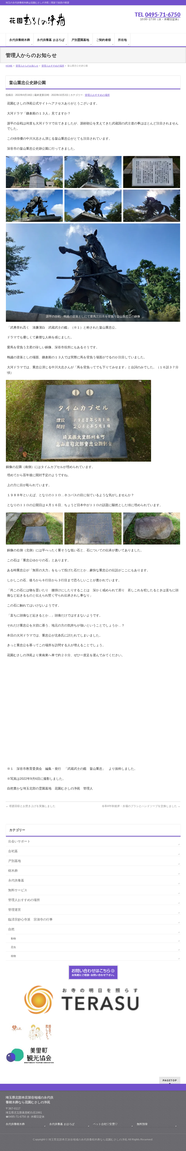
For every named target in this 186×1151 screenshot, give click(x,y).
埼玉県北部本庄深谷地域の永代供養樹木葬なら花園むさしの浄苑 (87, 1139)
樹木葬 (13, 870)
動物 (13, 938)
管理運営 (14, 909)
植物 (13, 956)
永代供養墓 (16, 880)
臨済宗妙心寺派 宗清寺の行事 (30, 919)
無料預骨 (142, 1124)
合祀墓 (13, 851)
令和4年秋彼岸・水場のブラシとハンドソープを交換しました (141, 806)
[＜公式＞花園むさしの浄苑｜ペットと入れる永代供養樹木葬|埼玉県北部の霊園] (37, 21)
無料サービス (17, 890)
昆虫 (13, 947)
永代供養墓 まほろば (61, 1124)
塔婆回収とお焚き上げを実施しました (30, 806)
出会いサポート (19, 841)
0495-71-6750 (162, 14)
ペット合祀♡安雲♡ (105, 1124)
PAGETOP (170, 1080)
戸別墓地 (14, 861)
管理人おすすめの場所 (97, 95)
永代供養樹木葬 (15, 1124)
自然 (11, 929)
